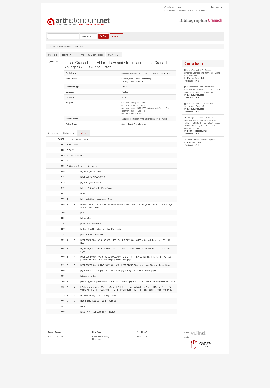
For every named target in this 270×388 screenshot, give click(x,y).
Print (82, 54)
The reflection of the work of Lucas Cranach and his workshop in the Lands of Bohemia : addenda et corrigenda (202, 89)
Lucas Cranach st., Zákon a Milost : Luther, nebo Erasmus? (200, 104)
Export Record (97, 54)
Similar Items (68, 132)
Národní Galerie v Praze (131, 113)
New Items (96, 339)
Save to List (115, 54)
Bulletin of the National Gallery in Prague (138, 73)
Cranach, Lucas (128, 102)
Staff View (83, 132)
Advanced (116, 36)
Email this (68, 54)
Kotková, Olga (127, 78)
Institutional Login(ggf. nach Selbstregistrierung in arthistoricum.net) (185, 8)
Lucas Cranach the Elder (61, 46)
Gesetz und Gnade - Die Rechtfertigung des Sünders (145, 109)
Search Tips (142, 336)
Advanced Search (55, 336)
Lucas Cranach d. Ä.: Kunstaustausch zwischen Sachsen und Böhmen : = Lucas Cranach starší (202, 73)
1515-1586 (141, 105)
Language (215, 7)
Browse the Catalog (100, 336)
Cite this (53, 54)
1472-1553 (141, 102)
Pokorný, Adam (127, 81)
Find (104, 36)
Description (53, 132)
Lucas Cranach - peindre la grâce (201, 139)
